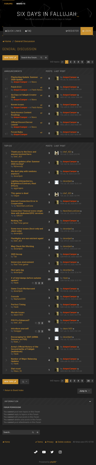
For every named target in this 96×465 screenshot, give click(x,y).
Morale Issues (17, 312)
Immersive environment (22, 262)
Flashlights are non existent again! (27, 238)
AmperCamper (21, 82)
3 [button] (74, 62)
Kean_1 (17, 342)
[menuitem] (28, 31)
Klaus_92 (18, 371)
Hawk (16, 283)
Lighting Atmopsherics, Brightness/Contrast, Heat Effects (23, 183)
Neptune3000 (20, 299)
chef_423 (18, 156)
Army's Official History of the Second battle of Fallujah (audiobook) (24, 349)
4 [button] (78, 62)
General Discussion (19, 49)
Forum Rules (17, 132)
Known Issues (17, 104)
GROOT (19, 215)
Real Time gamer (21, 223)
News (34, 82)
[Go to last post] (78, 77)
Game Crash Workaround (23, 288)
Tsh (15, 256)
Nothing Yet (16, 220)
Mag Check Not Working (22, 246)
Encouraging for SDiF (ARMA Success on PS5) (24, 338)
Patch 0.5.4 (16, 87)
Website (20, 3)
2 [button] (70, 62)
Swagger (17, 331)
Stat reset (16, 368)
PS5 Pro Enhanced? (20, 320)
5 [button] (82, 62)
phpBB (53, 462)
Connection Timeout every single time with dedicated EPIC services (27, 212)
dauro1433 (18, 315)
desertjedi (18, 176)
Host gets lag (17, 270)
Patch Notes (37, 90)
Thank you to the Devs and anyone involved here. (23, 153)
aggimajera (18, 188)
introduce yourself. (20, 328)
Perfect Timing (18, 304)
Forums (8, 3)
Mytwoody (18, 166)
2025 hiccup (16, 254)
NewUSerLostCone (24, 206)
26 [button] (88, 62)
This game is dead (19, 193)
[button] (62, 61)
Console (15, 296)
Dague (16, 195)
